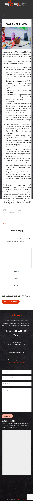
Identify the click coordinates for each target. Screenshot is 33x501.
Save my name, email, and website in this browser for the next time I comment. (16, 296)
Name (16, 271)
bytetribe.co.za (22, 499)
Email (16, 278)
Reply (4, 223)
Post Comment (10, 301)
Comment (16, 245)
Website (16, 286)
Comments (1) (9, 20)
